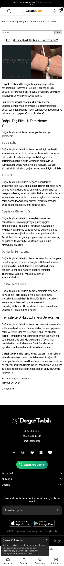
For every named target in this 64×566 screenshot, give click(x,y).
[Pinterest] (32, 452)
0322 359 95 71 (32, 431)
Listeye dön (8, 388)
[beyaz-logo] (32, 421)
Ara (58, 32)
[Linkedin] (41, 452)
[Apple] (20, 523)
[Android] (44, 523)
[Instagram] (23, 452)
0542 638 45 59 (32, 435)
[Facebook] (14, 452)
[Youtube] (50, 452)
